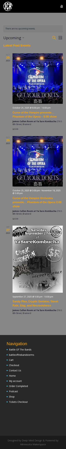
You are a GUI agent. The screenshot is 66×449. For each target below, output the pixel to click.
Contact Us (15, 370)
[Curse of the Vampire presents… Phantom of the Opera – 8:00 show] (38, 78)
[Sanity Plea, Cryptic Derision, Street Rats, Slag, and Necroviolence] (38, 259)
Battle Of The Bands (20, 349)
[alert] (33, 28)
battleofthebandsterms (21, 354)
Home (12, 375)
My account (15, 381)
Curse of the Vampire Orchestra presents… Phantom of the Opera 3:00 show (37, 202)
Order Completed (18, 386)
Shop (12, 396)
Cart (11, 360)
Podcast (13, 391)
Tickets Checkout (18, 401)
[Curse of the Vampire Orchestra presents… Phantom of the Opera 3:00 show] (38, 161)
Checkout (14, 365)
